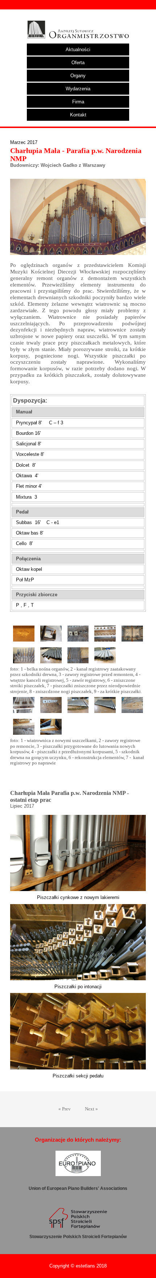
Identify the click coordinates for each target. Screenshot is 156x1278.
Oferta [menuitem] (78, 62)
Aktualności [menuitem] (78, 49)
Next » (91, 1109)
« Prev (64, 1109)
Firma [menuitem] (78, 101)
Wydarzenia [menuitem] (78, 88)
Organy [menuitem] (78, 75)
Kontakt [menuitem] (78, 115)
